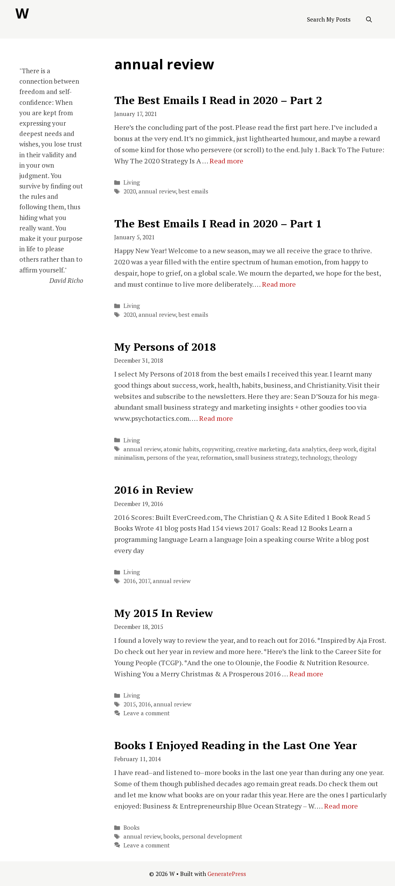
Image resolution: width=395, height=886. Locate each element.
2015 (129, 704)
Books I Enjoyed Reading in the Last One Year (235, 745)
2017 (144, 581)
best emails (193, 191)
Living (131, 182)
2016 (129, 581)
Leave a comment (146, 713)
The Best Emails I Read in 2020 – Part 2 (218, 100)
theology (345, 457)
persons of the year (172, 457)
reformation (216, 457)
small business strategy (266, 457)
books (171, 836)
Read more (226, 160)
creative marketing (261, 449)
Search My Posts (329, 19)
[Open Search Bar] (369, 19)
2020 (129, 191)
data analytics (307, 449)
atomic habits (181, 449)
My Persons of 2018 (165, 347)
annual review (157, 191)
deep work (342, 449)
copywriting (217, 449)
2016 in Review (153, 490)
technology (315, 457)
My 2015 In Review (163, 613)
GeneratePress (227, 874)
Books (131, 827)
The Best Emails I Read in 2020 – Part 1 (218, 223)
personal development (212, 836)
